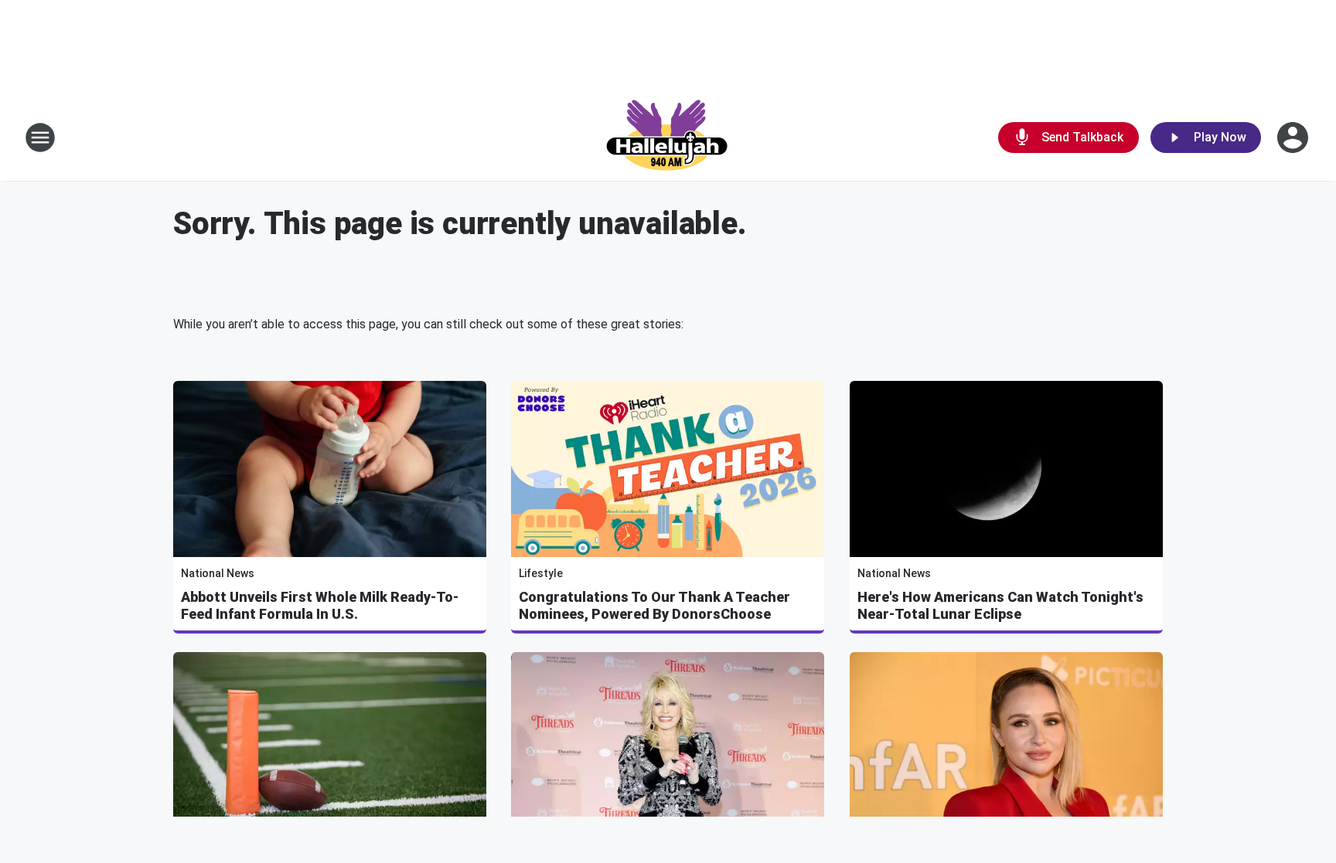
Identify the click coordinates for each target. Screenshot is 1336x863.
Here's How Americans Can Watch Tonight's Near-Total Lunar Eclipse (1000, 605)
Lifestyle (541, 573)
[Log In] (1294, 137)
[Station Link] (668, 137)
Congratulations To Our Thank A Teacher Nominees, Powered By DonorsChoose (654, 605)
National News (217, 573)
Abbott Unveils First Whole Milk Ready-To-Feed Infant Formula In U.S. (319, 605)
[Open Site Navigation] (40, 137)
